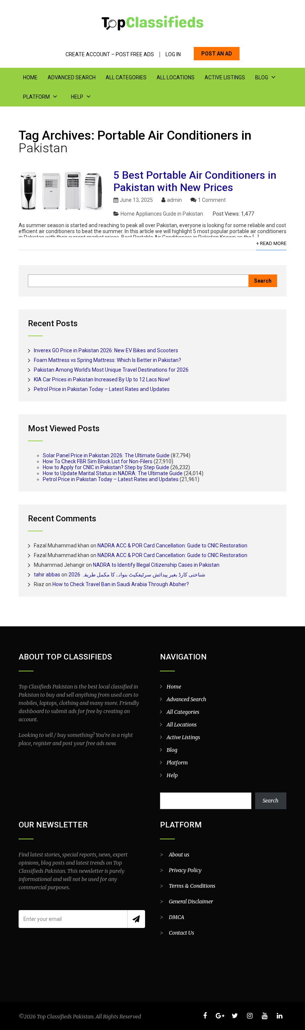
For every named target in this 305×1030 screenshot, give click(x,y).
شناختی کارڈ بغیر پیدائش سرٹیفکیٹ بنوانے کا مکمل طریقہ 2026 (136, 575)
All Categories (126, 77)
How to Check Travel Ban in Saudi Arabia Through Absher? (120, 584)
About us (179, 854)
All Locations (176, 77)
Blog (261, 77)
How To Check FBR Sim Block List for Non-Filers (97, 461)
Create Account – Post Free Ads (109, 54)
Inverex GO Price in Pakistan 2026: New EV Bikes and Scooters (106, 350)
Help (77, 97)
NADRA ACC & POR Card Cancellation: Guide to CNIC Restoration (172, 546)
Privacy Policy (185, 870)
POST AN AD (216, 54)
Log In (173, 54)
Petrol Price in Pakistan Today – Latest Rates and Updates (102, 389)
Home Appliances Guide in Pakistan (162, 214)
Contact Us (181, 932)
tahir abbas (47, 575)
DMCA (176, 917)
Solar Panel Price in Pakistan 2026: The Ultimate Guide (106, 455)
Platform (36, 97)
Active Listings (225, 77)
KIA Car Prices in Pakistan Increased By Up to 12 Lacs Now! (102, 379)
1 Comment (212, 200)
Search (271, 800)
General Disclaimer (191, 901)
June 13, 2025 (136, 200)
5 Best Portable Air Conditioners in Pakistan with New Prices (194, 181)
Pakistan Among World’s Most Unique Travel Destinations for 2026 (111, 370)
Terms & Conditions (192, 886)
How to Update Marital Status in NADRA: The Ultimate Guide (113, 473)
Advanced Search (72, 77)
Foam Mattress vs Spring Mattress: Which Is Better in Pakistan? (107, 360)
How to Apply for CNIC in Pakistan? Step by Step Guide (106, 467)
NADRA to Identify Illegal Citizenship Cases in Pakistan (156, 565)
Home (30, 77)
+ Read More (271, 243)
